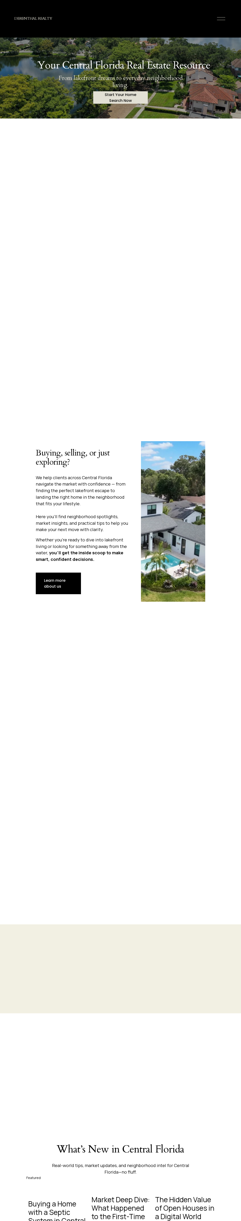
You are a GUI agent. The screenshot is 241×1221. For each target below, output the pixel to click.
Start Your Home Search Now (120, 97)
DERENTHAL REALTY (33, 18)
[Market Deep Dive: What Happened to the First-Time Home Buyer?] (121, 1187)
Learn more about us (54, 583)
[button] (207, 1177)
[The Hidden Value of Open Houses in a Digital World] (185, 1187)
